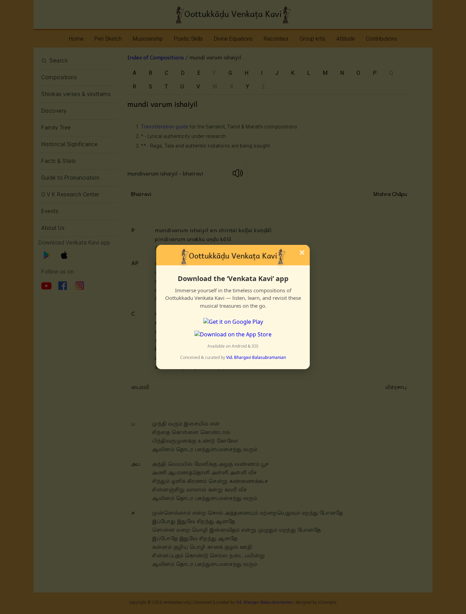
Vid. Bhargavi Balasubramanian (256, 357)
